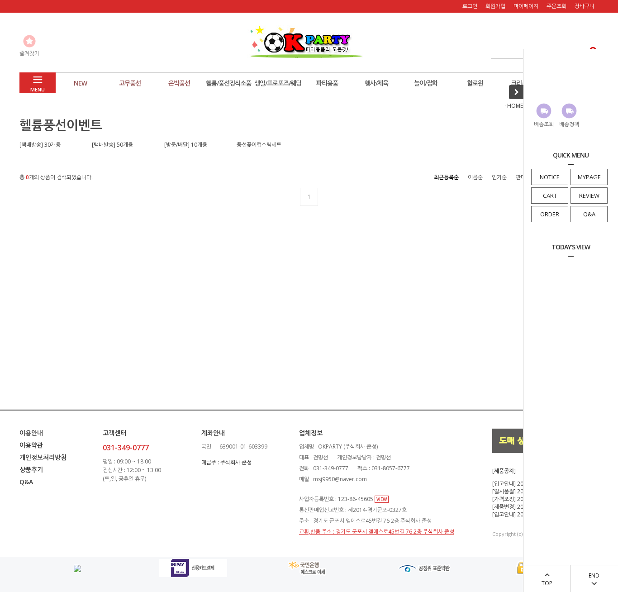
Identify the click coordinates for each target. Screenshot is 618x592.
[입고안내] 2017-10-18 (519, 483)
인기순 (499, 177)
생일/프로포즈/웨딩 (277, 83)
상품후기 (31, 469)
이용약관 (31, 445)
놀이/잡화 (425, 83)
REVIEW (589, 195)
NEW (80, 83)
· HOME (513, 106)
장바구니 (584, 6)
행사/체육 (376, 83)
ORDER (549, 214)
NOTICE (550, 177)
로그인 (469, 6)
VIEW (381, 499)
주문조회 (556, 6)
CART (550, 195)
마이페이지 (525, 6)
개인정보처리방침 (43, 457)
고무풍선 (130, 83)
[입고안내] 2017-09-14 (519, 514)
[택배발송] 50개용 (112, 144)
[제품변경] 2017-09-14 (519, 507)
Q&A (589, 214)
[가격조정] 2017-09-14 (519, 499)
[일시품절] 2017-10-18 (519, 491)
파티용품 (327, 83)
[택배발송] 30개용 (40, 144)
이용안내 (31, 433)
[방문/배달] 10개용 (185, 144)
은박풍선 (179, 83)
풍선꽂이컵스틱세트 (259, 144)
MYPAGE (589, 177)
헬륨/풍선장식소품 (228, 83)
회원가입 (495, 6)
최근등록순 (446, 177)
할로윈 (475, 83)
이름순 (475, 177)
